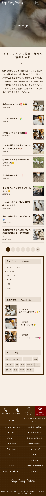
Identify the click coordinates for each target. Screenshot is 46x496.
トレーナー (9, 365)
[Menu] (42, 3)
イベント (9, 288)
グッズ (8, 280)
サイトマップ (34, 471)
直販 (17, 365)
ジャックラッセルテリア (13, 359)
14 (38, 249)
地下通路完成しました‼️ (13, 175)
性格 (15, 370)
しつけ (37, 365)
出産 (8, 284)
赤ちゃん (8, 370)
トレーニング (11, 275)
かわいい (30, 365)
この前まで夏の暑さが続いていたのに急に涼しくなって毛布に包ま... (16, 233)
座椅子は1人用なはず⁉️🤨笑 (14, 104)
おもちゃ (30, 370)
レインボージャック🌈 (12, 118)
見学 (22, 365)
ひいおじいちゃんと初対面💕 (14, 132)
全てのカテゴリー (13, 267)
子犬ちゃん (10, 271)
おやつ (22, 370)
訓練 (35, 359)
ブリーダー (27, 359)
